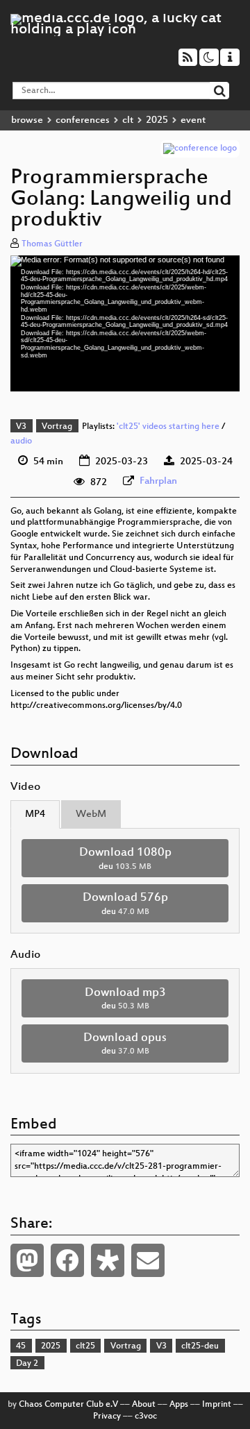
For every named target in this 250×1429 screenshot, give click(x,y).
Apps (178, 1405)
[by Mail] (148, 1260)
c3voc (146, 1416)
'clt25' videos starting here (168, 427)
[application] (125, 323)
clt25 (85, 1346)
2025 (157, 120)
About (144, 1405)
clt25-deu (200, 1346)
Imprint (216, 1405)
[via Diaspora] (107, 1260)
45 (21, 1346)
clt (127, 120)
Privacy (107, 1416)
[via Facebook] (67, 1260)
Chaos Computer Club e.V (68, 1405)
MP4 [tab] (35, 814)
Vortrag (57, 427)
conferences (83, 120)
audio (21, 441)
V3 (21, 427)
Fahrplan (158, 481)
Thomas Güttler (52, 244)
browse (27, 120)
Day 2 (27, 1364)
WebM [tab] (91, 814)
